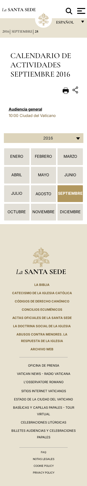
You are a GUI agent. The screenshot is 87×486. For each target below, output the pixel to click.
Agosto (43, 193)
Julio (16, 193)
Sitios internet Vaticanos (43, 391)
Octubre (16, 211)
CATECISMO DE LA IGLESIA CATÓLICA (42, 293)
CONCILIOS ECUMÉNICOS (42, 309)
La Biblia (42, 285)
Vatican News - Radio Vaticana (43, 374)
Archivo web (41, 349)
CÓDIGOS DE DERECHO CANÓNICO (42, 301)
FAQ (43, 452)
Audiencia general (25, 109)
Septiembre (22, 31)
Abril (16, 174)
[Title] (75, 91)
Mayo (43, 174)
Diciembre (70, 211)
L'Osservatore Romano (44, 382)
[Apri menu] (80, 11)
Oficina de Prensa (43, 365)
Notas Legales (43, 459)
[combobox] (43, 138)
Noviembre (43, 211)
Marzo (70, 156)
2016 (5, 31)
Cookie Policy (44, 466)
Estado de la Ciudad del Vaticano (43, 399)
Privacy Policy (43, 472)
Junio (70, 174)
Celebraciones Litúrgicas (43, 422)
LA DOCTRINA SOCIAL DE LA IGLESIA (42, 326)
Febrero (43, 156)
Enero (16, 156)
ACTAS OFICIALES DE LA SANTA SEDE (42, 318)
